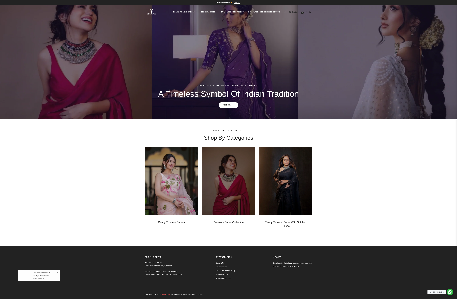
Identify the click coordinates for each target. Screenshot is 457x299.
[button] (284, 12)
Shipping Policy (222, 274)
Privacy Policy (221, 267)
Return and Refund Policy (225, 271)
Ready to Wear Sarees (171, 222)
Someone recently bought (41, 273)
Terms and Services (223, 278)
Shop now (237, 2)
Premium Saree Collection (229, 222)
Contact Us (220, 263)
